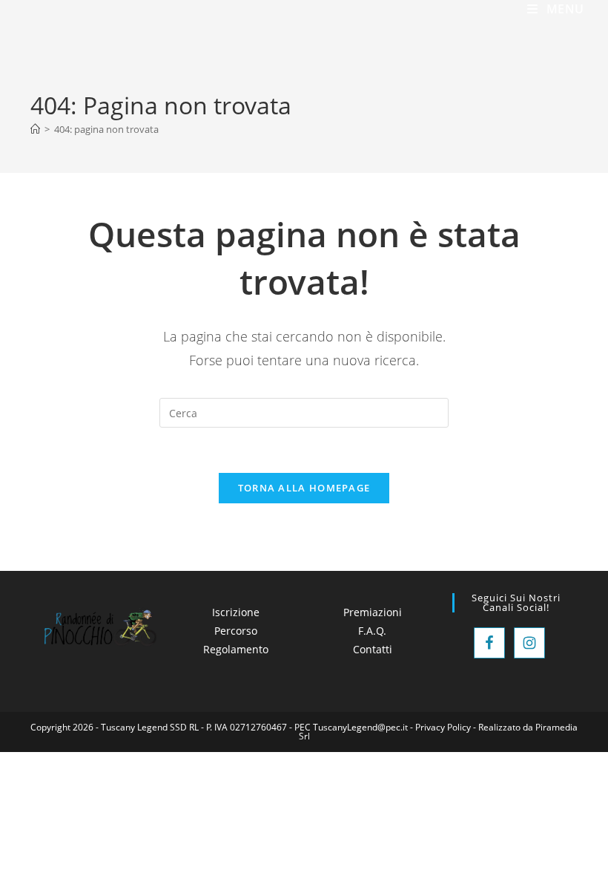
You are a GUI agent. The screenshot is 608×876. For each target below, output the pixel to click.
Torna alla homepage (304, 487)
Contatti (372, 649)
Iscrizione (236, 612)
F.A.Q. (372, 631)
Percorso (235, 631)
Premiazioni (372, 612)
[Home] (35, 129)
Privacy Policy (443, 727)
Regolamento (235, 649)
